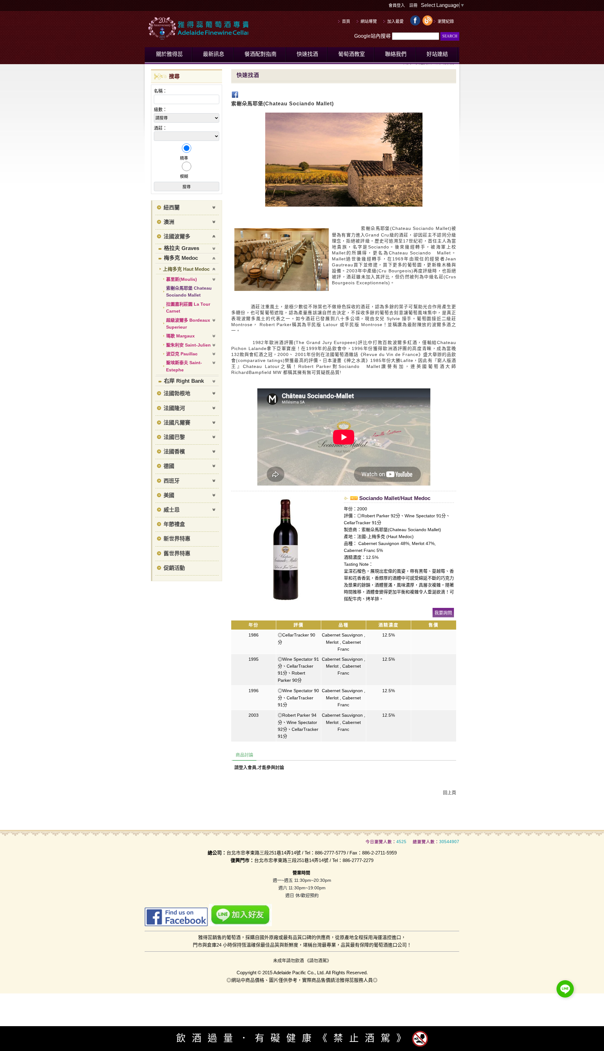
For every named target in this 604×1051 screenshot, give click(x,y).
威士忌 (172, 510)
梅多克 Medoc (181, 258)
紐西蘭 (172, 208)
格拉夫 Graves (181, 248)
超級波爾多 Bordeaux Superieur (188, 324)
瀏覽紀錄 (446, 21)
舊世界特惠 (177, 554)
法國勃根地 (177, 394)
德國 (169, 466)
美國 (169, 495)
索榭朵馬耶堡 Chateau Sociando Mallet (189, 292)
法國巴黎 (174, 437)
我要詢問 (443, 612)
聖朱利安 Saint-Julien (188, 345)
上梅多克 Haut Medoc (186, 269)
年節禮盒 (174, 524)
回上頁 (449, 792)
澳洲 (169, 222)
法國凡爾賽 (177, 423)
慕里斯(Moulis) (181, 279)
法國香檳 (174, 452)
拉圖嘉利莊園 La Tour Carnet (188, 308)
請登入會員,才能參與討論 (259, 767)
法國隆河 (174, 408)
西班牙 (172, 481)
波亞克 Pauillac (182, 353)
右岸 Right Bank (184, 381)
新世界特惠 (177, 539)
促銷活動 (174, 568)
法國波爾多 (177, 237)
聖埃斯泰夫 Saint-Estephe (184, 366)
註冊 (413, 5)
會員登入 (397, 5)
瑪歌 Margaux (180, 335)
